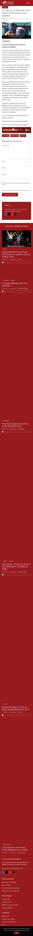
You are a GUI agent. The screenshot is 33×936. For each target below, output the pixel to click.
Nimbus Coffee (14, 135)
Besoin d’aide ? (6, 916)
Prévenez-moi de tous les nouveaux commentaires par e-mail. (16, 183)
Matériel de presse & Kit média (10, 905)
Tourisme (5, 7)
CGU (3, 924)
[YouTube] (12, 214)
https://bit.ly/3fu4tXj (22, 124)
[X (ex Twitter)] (15, 214)
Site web (4, 174)
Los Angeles (5, 135)
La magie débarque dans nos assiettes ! (14, 284)
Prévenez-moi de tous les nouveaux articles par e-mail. (16, 190)
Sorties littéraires (7, 844)
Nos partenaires (6, 899)
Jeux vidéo (5, 704)
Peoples (4, 249)
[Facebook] (5, 214)
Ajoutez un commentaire (7, 18)
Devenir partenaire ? (7, 907)
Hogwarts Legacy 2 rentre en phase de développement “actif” (15, 708)
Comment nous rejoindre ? (9, 922)
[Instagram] (9, 214)
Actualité (5, 561)
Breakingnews (6, 420)
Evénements (6, 280)
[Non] (31, 931)
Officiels (13, 280)
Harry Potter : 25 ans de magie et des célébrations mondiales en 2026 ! (16, 566)
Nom (3, 161)
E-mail (3, 167)
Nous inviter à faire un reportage (10, 888)
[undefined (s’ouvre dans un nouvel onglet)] (15, 124)
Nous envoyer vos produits (9, 882)
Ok (16, 932)
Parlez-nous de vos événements (10, 891)
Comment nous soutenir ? (9, 919)
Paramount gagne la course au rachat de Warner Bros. (15, 425)
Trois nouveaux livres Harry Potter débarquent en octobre (15, 848)
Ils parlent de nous (7, 902)
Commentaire (5, 145)
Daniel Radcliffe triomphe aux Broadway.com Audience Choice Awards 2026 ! (16, 254)
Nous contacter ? (6, 885)
